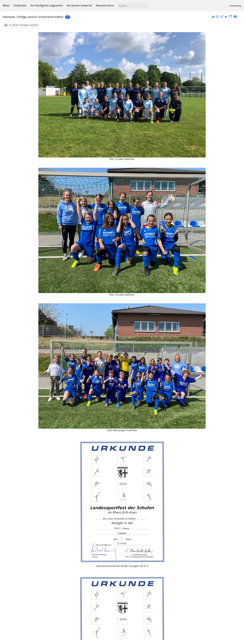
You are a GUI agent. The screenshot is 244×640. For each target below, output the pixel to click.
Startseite (9, 17)
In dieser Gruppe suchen (23, 25)
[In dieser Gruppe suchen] (213, 17)
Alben (6, 5)
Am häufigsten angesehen (47, 5)
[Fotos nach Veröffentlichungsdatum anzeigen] (231, 17)
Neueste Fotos (105, 5)
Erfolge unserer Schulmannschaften (40, 17)
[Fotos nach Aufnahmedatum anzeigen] (235, 17)
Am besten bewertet (79, 5)
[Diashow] (226, 17)
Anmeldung (235, 5)
